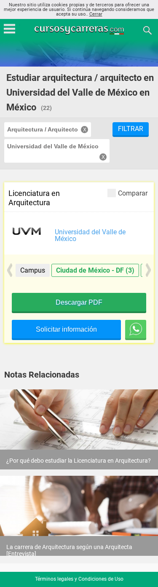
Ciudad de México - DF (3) (95, 270)
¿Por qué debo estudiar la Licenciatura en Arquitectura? (78, 460)
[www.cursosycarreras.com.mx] (80, 30)
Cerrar (95, 14)
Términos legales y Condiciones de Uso (79, 579)
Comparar (132, 193)
